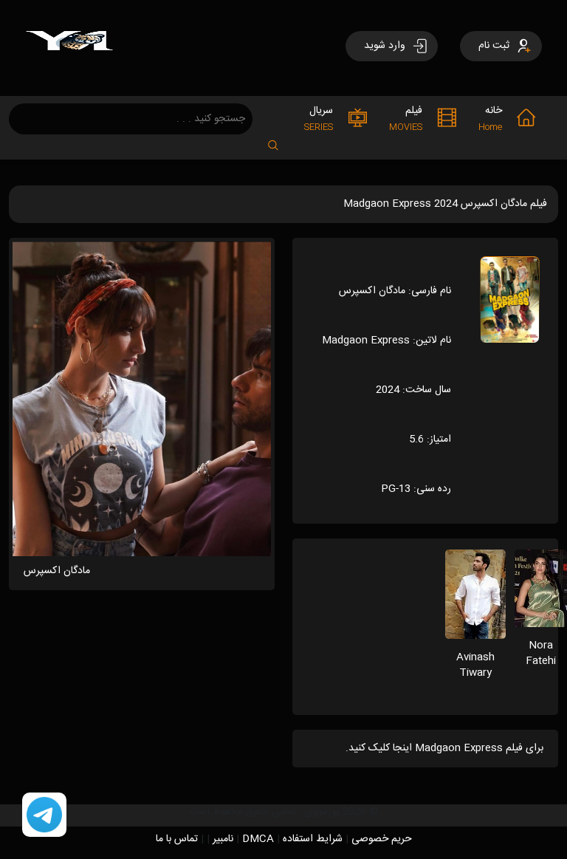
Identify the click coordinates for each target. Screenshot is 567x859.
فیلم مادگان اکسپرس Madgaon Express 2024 (445, 204)
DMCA (258, 839)
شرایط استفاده (313, 839)
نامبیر (223, 839)
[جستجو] (280, 140)
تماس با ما (177, 839)
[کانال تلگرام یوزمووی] (44, 815)
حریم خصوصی (381, 839)
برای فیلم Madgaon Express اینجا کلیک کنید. (444, 748)
